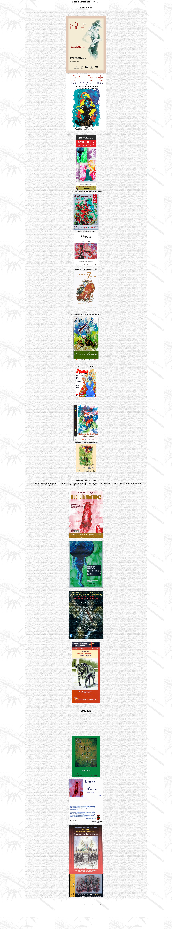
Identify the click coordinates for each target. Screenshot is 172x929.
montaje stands (96, 904)
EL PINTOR (81, 5)
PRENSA (90, 5)
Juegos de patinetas (77, 904)
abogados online (91, 904)
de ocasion (72, 904)
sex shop (100, 904)
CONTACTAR (95, 5)
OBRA (86, 5)
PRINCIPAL (76, 5)
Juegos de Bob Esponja (84, 904)
